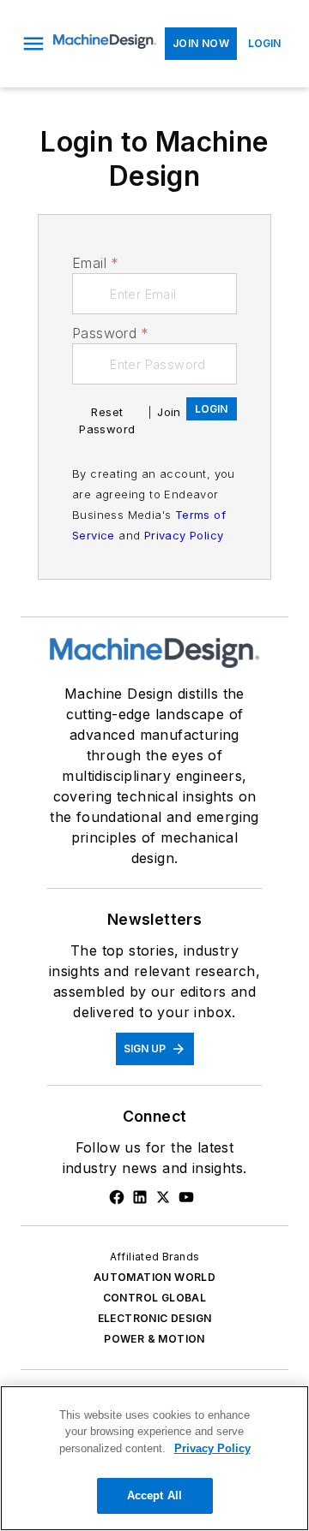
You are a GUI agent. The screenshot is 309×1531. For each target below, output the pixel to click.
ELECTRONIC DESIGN (155, 1318)
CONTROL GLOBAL (155, 1297)
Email (95, 262)
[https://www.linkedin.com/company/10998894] (139, 1197)
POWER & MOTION (154, 1338)
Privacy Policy (184, 535)
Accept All (154, 1495)
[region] (154, 1458)
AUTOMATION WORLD (154, 1277)
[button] (33, 44)
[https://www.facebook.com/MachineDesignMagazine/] (116, 1197)
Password (110, 333)
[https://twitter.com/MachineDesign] (163, 1197)
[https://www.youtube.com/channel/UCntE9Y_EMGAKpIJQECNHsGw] (186, 1197)
